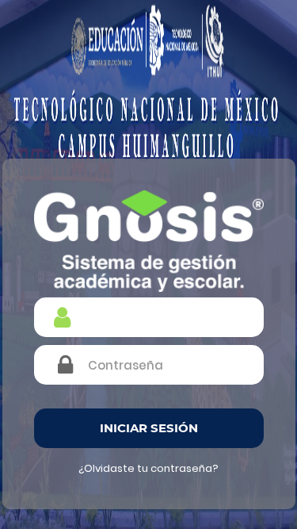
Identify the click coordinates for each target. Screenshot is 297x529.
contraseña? (184, 468)
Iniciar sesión (149, 427)
